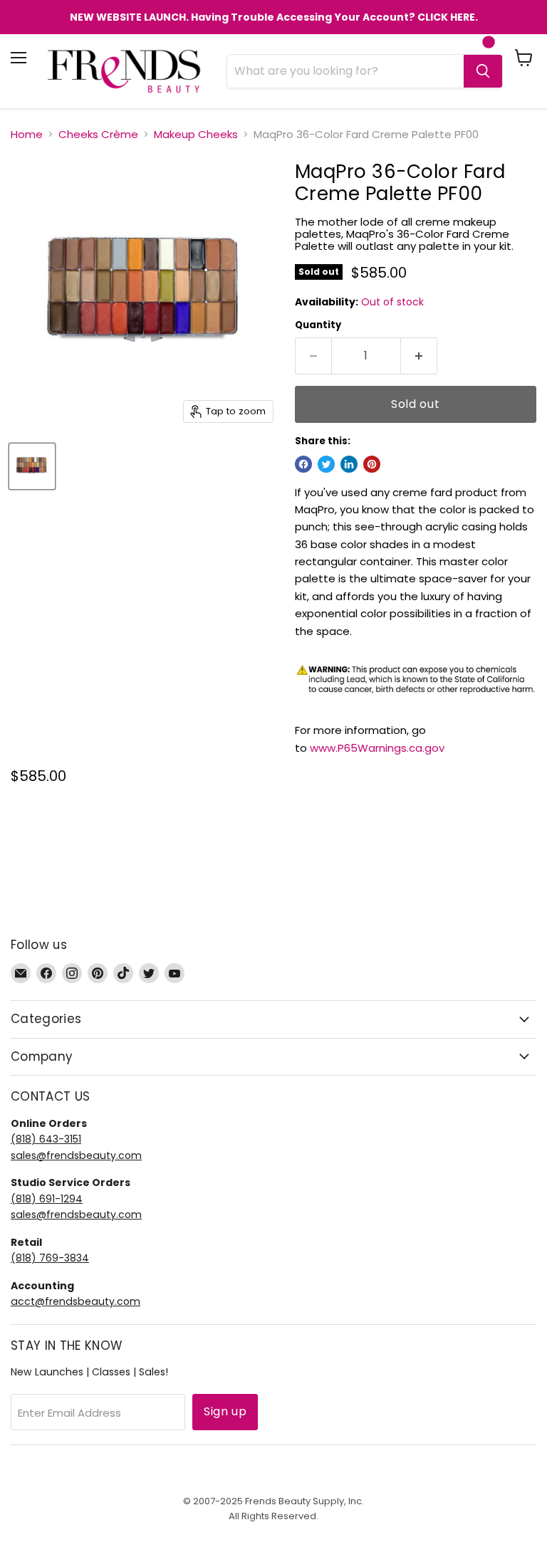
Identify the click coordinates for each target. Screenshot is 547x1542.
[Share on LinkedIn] (349, 464)
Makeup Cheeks (196, 134)
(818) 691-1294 (47, 1199)
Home (27, 134)
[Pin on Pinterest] (371, 464)
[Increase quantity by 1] (419, 355)
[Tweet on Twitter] (326, 464)
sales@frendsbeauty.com (76, 1155)
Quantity (318, 325)
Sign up (225, 1411)
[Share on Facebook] (303, 464)
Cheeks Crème (98, 134)
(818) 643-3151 (46, 1139)
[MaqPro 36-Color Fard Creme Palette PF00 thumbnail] (32, 466)
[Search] (483, 71)
